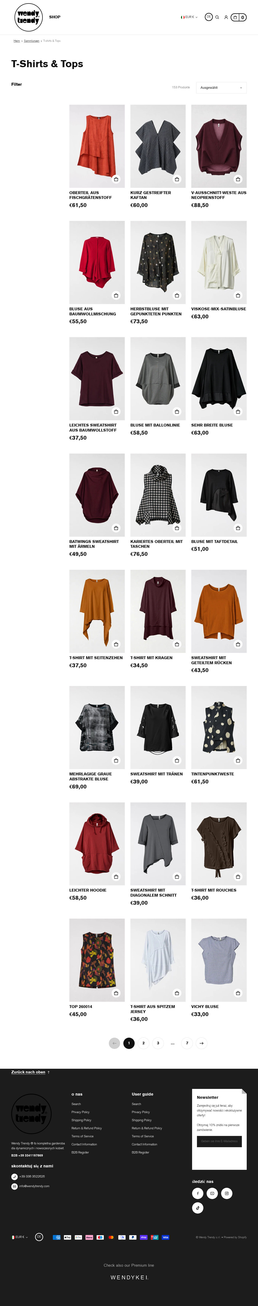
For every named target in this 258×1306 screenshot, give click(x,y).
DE (209, 16)
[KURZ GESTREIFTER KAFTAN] (158, 146)
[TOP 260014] (97, 960)
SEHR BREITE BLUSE (212, 425)
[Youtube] (212, 1193)
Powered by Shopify (235, 1237)
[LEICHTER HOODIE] (97, 844)
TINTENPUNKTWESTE (212, 774)
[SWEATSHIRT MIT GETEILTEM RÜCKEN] (219, 611)
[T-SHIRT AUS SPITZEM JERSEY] (158, 960)
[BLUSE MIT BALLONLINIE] (158, 378)
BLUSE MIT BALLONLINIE (155, 425)
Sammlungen (31, 41)
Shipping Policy (81, 1120)
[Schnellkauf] (116, 179)
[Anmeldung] (226, 17)
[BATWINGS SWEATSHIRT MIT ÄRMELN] (97, 495)
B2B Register (80, 1152)
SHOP (54, 17)
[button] (217, 17)
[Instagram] (226, 1193)
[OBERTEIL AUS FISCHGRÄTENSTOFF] (97, 146)
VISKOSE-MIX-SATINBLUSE (218, 309)
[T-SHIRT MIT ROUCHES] (219, 844)
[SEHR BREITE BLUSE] (219, 378)
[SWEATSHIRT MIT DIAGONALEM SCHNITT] (158, 844)
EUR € (189, 17)
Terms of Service (83, 1136)
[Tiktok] (197, 1208)
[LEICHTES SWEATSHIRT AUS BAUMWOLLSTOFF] (97, 378)
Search (76, 1104)
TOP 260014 (80, 1007)
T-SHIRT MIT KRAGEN (151, 658)
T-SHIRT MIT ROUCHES (213, 890)
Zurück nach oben (28, 1072)
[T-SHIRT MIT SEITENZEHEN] (97, 611)
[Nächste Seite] (201, 1043)
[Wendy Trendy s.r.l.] (29, 17)
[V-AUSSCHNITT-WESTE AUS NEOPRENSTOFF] (219, 146)
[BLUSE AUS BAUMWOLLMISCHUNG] (97, 262)
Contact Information (84, 1144)
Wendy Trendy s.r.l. (210, 1237)
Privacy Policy (80, 1112)
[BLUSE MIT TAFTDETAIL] (219, 495)
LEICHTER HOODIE (87, 890)
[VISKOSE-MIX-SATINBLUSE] (219, 262)
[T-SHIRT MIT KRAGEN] (158, 611)
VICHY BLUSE (205, 1007)
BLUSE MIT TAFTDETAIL (214, 542)
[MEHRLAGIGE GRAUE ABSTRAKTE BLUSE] (97, 727)
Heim (17, 41)
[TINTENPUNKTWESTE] (219, 727)
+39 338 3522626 (32, 1176)
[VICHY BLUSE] (219, 960)
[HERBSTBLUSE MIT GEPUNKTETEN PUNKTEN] (158, 262)
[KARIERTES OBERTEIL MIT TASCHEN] (158, 495)
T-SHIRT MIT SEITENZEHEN (96, 658)
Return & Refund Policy (87, 1128)
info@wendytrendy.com (34, 1186)
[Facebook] (197, 1193)
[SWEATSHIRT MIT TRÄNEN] (158, 727)
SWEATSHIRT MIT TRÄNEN (156, 774)
